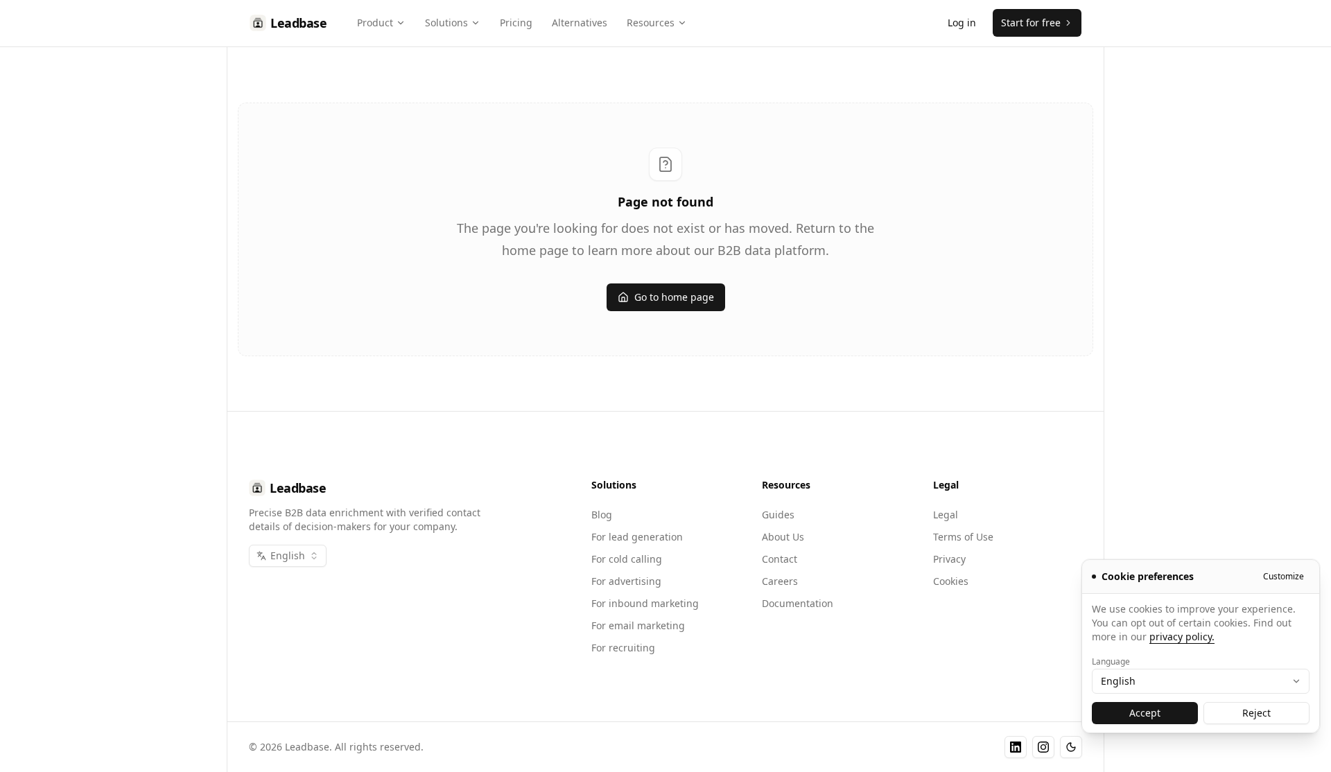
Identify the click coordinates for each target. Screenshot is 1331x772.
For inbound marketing (645, 603)
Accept (1144, 712)
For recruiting (623, 647)
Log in (962, 22)
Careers (780, 581)
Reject (1256, 712)
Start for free (1031, 22)
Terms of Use (963, 536)
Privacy (949, 558)
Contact (779, 558)
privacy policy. (1182, 636)
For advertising (626, 581)
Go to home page (674, 297)
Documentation (797, 603)
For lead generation (637, 536)
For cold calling (626, 558)
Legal (945, 514)
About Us (783, 536)
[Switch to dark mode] (1071, 747)
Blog (601, 514)
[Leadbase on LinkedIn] (1015, 747)
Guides (778, 514)
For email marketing (638, 625)
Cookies (950, 581)
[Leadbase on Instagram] (1043, 747)
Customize (1283, 576)
